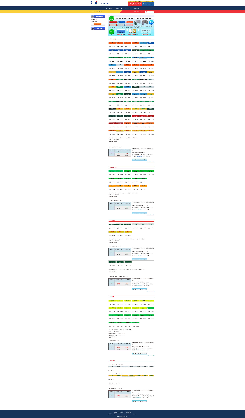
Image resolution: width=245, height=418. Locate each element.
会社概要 (110, 413)
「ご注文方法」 (139, 156)
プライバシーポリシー (132, 413)
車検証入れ (136, 8)
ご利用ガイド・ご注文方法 (125, 412)
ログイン (142, 11)
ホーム (92, 11)
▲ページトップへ (150, 161)
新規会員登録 (136, 11)
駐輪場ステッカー (119, 8)
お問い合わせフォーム (149, 3)
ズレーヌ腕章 (109, 8)
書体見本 (116, 412)
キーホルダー (128, 8)
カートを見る (150, 11)
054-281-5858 (135, 3)
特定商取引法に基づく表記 (119, 413)
